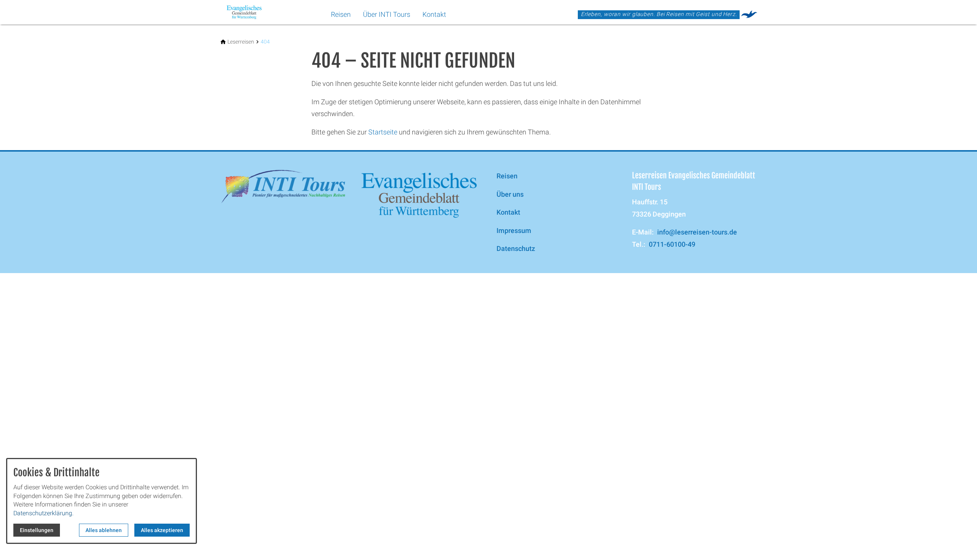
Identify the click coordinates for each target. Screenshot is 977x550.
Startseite (382, 132)
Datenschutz (516, 248)
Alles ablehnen (103, 530)
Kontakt (434, 14)
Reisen (341, 14)
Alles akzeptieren (162, 530)
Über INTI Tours (386, 14)
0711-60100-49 (672, 244)
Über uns (510, 194)
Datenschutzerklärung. (43, 513)
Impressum (514, 230)
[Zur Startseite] (256, 12)
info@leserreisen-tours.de (697, 232)
